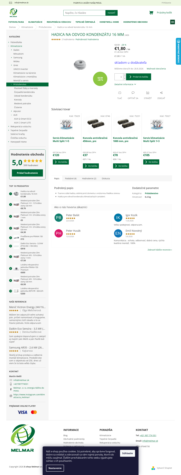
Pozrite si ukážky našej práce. (87, 3)
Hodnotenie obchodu (73, 442)
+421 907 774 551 (148, 435)
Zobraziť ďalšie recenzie (159, 249)
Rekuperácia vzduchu (21, 126)
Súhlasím (127, 453)
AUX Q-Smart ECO (22, 118)
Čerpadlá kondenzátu (24, 92)
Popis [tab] (56, 178)
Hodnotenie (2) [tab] (89, 178)
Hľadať (111, 12)
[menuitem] (16, 22)
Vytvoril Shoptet (164, 468)
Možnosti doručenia (156, 68)
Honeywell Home (19, 141)
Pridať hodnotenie (27, 173)
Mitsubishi (18, 53)
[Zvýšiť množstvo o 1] (124, 75)
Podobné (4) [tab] (70, 178)
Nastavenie (55, 468)
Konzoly (18, 99)
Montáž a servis (20, 80)
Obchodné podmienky (74, 439)
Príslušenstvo (19, 84)
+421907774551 (20, 384)
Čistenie (18, 107)
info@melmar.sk (21, 380)
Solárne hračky (18, 134)
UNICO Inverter (20, 69)
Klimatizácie (16, 46)
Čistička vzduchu (19, 138)
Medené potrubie (22, 103)
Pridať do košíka (140, 76)
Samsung (17, 57)
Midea (16, 61)
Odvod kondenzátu (23, 95)
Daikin (16, 50)
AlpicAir (17, 111)
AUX (15, 115)
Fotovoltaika (16, 42)
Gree (15, 65)
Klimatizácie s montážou (25, 76)
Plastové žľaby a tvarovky (26, 88)
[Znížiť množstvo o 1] (124, 78)
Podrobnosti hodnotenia (87, 39)
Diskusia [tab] (106, 178)
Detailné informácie (123, 84)
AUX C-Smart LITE (22, 122)
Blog (65, 435)
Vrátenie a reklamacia (73, 446)
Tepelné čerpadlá (19, 130)
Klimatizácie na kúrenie (24, 73)
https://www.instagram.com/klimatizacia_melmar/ (29, 396)
